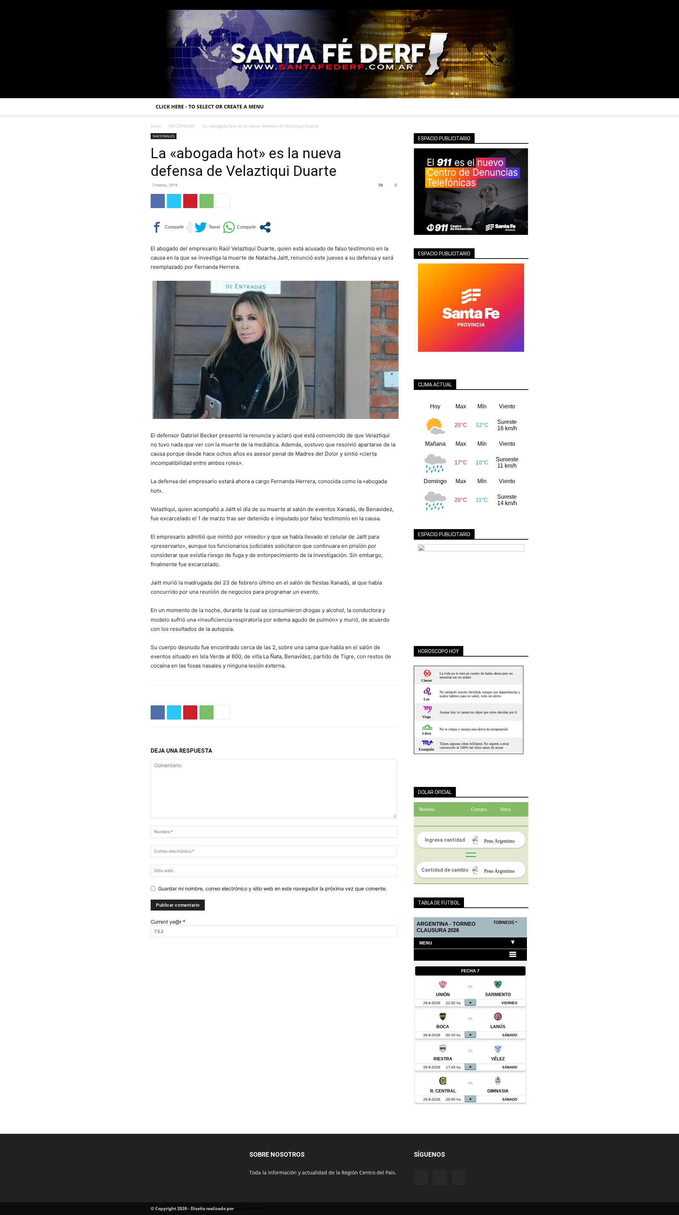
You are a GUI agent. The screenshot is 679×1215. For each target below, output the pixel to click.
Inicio (156, 126)
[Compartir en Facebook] (167, 227)
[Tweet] (207, 227)
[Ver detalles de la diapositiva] (471, 588)
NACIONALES (182, 126)
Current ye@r (168, 922)
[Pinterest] (190, 201)
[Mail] (511, 5)
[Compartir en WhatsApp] (239, 227)
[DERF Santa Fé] (339, 54)
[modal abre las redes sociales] (265, 227)
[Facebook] (499, 5)
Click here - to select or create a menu (210, 106)
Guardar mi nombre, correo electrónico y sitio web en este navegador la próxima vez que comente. (272, 888)
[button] (519, 107)
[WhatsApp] (206, 201)
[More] (223, 201)
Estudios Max (249, 1208)
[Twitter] (523, 5)
